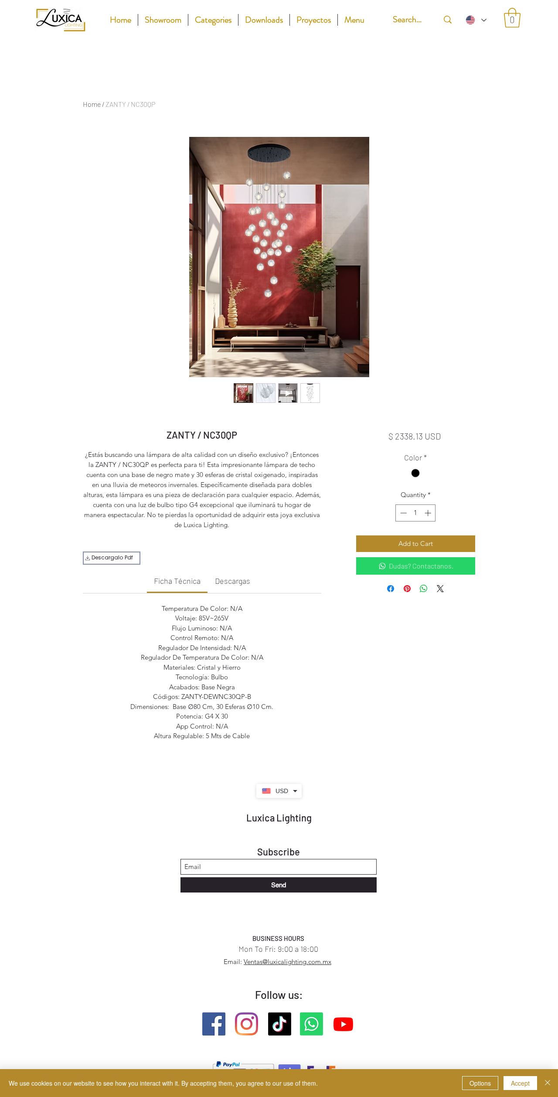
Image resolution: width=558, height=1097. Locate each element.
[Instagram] (246, 1024)
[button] (512, 17)
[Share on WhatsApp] (423, 588)
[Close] (547, 1083)
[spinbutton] (415, 513)
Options (480, 1083)
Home (92, 104)
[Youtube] (343, 1024)
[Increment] (429, 513)
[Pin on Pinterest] (407, 588)
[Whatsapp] (311, 1024)
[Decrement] (402, 513)
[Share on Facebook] (390, 588)
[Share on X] (440, 588)
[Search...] (448, 19)
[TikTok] (279, 1024)
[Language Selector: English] (475, 20)
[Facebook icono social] (213, 1024)
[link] (177, 581)
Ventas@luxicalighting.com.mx (287, 961)
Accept (520, 1083)
